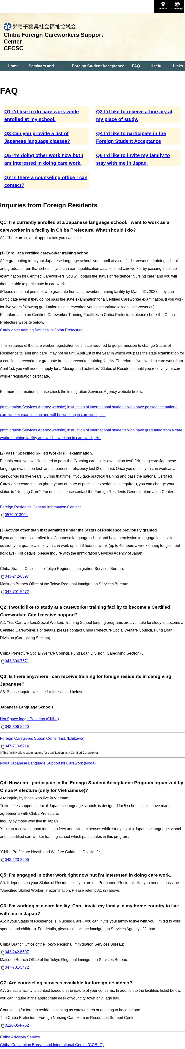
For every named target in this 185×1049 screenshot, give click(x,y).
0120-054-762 (17, 1025)
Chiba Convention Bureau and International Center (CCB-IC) (52, 1045)
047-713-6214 (17, 746)
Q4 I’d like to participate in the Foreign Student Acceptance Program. (131, 141)
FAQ (136, 66)
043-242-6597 (17, 576)
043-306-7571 (17, 661)
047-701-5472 (17, 592)
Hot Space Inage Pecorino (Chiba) (29, 719)
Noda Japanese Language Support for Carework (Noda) (48, 763)
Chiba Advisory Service (20, 1037)
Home (13, 66)
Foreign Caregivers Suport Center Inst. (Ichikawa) (42, 738)
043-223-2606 (17, 860)
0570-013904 (16, 515)
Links (178, 66)
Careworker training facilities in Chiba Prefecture (41, 330)
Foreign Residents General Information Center (39, 507)
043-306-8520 (17, 727)
